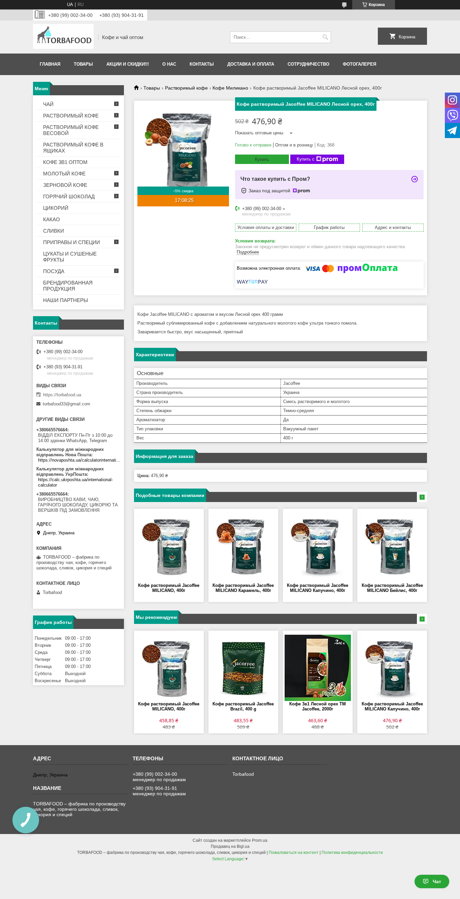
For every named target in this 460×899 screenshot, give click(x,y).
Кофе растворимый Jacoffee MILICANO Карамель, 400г (243, 588)
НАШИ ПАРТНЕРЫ (65, 300)
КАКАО (51, 219)
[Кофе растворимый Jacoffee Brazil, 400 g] (243, 667)
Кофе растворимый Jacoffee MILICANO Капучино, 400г (317, 588)
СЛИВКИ (53, 231)
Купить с (306, 159)
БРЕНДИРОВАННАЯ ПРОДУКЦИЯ (68, 286)
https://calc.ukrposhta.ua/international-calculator (75, 482)
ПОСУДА (53, 271)
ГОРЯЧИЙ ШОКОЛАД (69, 196)
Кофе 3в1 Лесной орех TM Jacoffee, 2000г (317, 706)
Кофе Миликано (230, 88)
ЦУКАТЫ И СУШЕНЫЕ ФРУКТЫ (70, 257)
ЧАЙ (48, 104)
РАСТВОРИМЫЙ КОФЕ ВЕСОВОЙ (71, 130)
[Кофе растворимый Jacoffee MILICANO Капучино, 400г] (318, 545)
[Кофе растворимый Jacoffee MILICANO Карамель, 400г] (243, 545)
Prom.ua (259, 840)
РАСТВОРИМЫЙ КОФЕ (71, 116)
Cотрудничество (308, 64)
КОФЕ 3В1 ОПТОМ (65, 162)
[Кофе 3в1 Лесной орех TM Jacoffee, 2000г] (318, 667)
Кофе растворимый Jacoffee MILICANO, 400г (168, 588)
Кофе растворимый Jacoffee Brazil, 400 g (243, 706)
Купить (262, 159)
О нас (169, 64)
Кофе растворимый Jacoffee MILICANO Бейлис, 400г (392, 588)
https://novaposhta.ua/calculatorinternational (79, 460)
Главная (50, 64)
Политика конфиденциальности (352, 852)
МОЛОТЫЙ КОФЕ (64, 173)
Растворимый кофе (186, 88)
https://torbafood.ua (62, 394)
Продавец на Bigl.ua (230, 846)
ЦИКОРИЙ (55, 208)
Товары (83, 64)
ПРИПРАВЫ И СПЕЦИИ (71, 242)
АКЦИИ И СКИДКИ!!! (127, 64)
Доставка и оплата (250, 64)
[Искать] (325, 37)
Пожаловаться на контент (294, 852)
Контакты (202, 64)
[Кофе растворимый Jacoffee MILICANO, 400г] (169, 545)
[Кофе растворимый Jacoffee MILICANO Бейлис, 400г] (392, 545)
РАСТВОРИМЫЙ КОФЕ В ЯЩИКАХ (73, 148)
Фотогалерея (359, 64)
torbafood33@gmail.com (66, 403)
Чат (437, 881)
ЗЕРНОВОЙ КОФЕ (65, 185)
